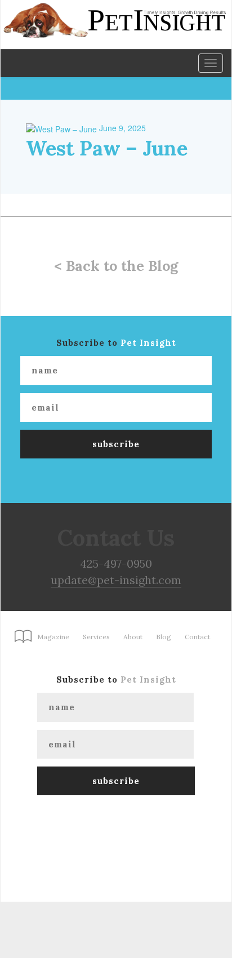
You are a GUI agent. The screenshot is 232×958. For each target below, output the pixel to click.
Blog (163, 636)
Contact (197, 636)
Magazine (53, 636)
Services (96, 636)
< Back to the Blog (116, 266)
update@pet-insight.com (116, 580)
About (132, 636)
